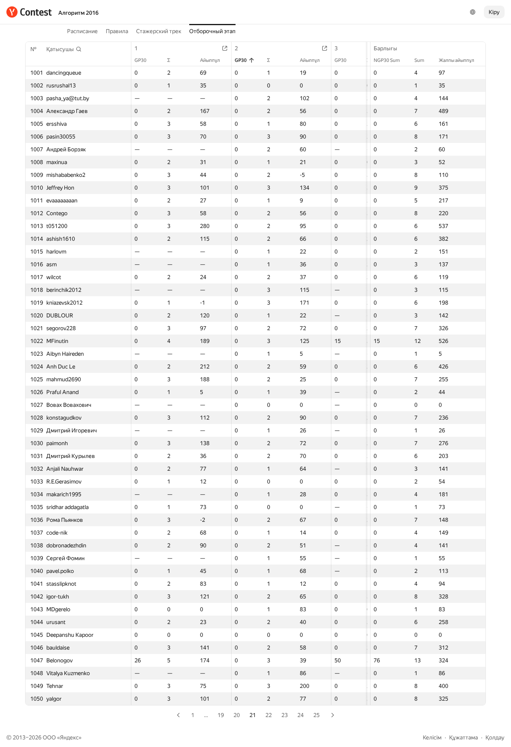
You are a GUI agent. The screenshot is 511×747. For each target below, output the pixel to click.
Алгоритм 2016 (78, 13)
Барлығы (385, 48)
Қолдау (495, 737)
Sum (419, 60)
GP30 (141, 60)
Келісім (432, 737)
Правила (117, 31)
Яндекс (69, 737)
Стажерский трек (158, 31)
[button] (64, 49)
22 (268, 715)
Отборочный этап (212, 31)
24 (300, 715)
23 (284, 715)
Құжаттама (463, 737)
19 (221, 715)
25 (316, 715)
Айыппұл (210, 60)
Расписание (82, 31)
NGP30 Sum (387, 60)
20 (237, 715)
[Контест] (29, 12)
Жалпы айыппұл (456, 60)
